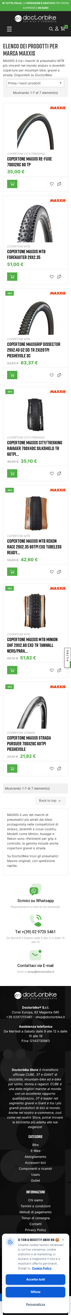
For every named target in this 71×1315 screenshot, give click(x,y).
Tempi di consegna (35, 1218)
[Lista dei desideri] (52, 184)
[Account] (57, 29)
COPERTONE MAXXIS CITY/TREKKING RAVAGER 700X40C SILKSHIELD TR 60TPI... (34, 448)
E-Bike (35, 1151)
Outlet (35, 1180)
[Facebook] (8, 1054)
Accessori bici (35, 1163)
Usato (35, 1174)
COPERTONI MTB (18, 246)
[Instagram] (21, 1054)
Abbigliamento (35, 1157)
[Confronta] (60, 184)
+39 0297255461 (19, 1017)
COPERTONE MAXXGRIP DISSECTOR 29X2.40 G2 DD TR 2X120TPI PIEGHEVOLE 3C (33, 349)
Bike (35, 1145)
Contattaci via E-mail (35, 966)
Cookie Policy (41, 1268)
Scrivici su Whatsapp (35, 901)
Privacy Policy (35, 1230)
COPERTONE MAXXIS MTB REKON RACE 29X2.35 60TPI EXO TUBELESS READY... (34, 546)
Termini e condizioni (35, 1206)
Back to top (50, 800)
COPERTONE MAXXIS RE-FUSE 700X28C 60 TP (29, 161)
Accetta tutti (35, 1279)
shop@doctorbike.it (50, 1017)
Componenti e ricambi (35, 1169)
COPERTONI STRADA (21, 732)
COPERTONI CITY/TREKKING (26, 153)
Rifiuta (35, 1292)
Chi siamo (35, 1200)
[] (12, 184)
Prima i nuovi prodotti (35, 83)
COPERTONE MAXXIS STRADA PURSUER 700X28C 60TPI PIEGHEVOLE (29, 743)
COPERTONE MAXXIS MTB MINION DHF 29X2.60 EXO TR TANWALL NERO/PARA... (32, 645)
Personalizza (35, 1304)
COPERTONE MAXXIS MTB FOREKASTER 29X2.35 (26, 254)
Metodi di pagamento (36, 1212)
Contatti (35, 1224)
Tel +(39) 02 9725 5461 (35, 932)
